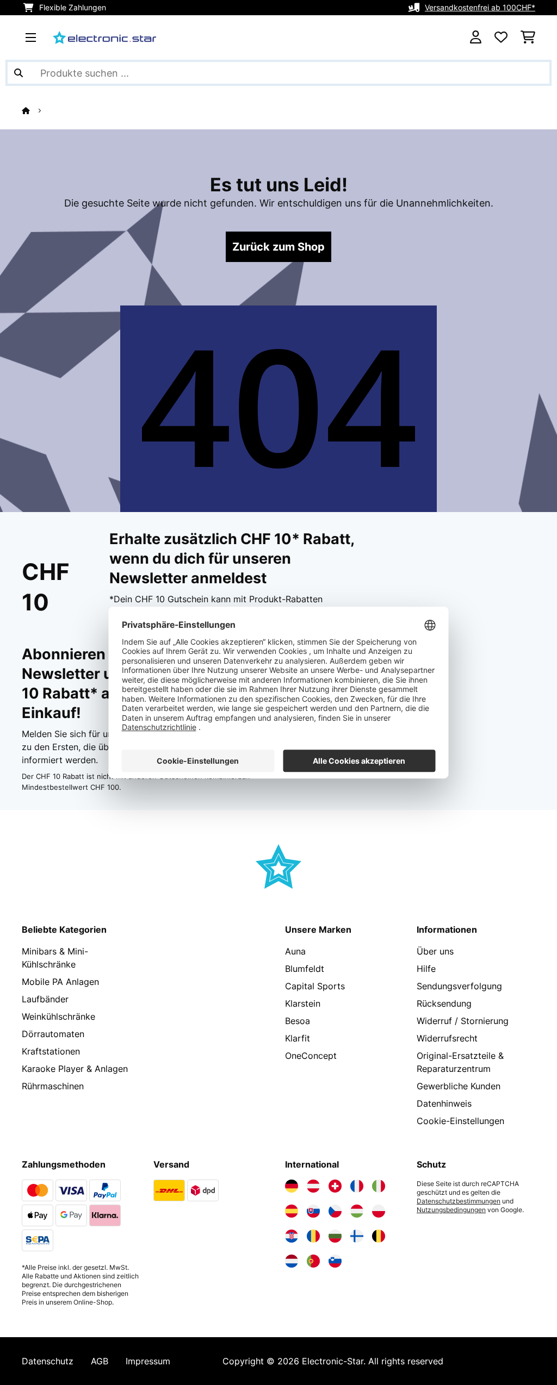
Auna (295, 951)
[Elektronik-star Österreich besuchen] (313, 1186)
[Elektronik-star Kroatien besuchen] (291, 1236)
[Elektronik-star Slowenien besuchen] (335, 1261)
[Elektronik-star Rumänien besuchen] (313, 1236)
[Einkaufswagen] (528, 37)
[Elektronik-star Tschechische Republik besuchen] (335, 1211)
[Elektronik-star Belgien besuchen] (378, 1236)
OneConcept (311, 1055)
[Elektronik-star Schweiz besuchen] (335, 1186)
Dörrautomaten (53, 1033)
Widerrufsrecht (447, 1038)
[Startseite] (35, 110)
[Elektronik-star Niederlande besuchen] (291, 1261)
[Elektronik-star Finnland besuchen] (356, 1236)
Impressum (148, 1361)
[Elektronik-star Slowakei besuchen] (313, 1211)
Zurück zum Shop (278, 246)
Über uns (435, 951)
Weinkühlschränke (58, 1016)
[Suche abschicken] (18, 72)
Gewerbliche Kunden (458, 1086)
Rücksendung (444, 1003)
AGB (99, 1361)
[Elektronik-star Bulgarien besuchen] (335, 1236)
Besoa (297, 1020)
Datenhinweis (444, 1103)
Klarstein (302, 1003)
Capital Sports (315, 986)
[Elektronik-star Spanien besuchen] (291, 1211)
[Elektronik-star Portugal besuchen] (313, 1261)
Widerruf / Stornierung (463, 1020)
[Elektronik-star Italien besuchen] (378, 1186)
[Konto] (475, 37)
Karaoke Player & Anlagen (75, 1068)
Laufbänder (45, 999)
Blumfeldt (304, 968)
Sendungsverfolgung (459, 986)
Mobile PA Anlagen (60, 981)
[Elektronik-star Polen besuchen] (378, 1211)
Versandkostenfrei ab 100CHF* (480, 7)
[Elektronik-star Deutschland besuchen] (291, 1186)
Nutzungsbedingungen (451, 1210)
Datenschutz (47, 1361)
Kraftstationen (51, 1051)
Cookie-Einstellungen (460, 1120)
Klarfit (297, 1038)
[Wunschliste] (501, 37)
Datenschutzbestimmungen (458, 1201)
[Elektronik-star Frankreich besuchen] (356, 1186)
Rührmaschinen (53, 1086)
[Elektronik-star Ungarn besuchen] (356, 1211)
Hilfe (426, 968)
